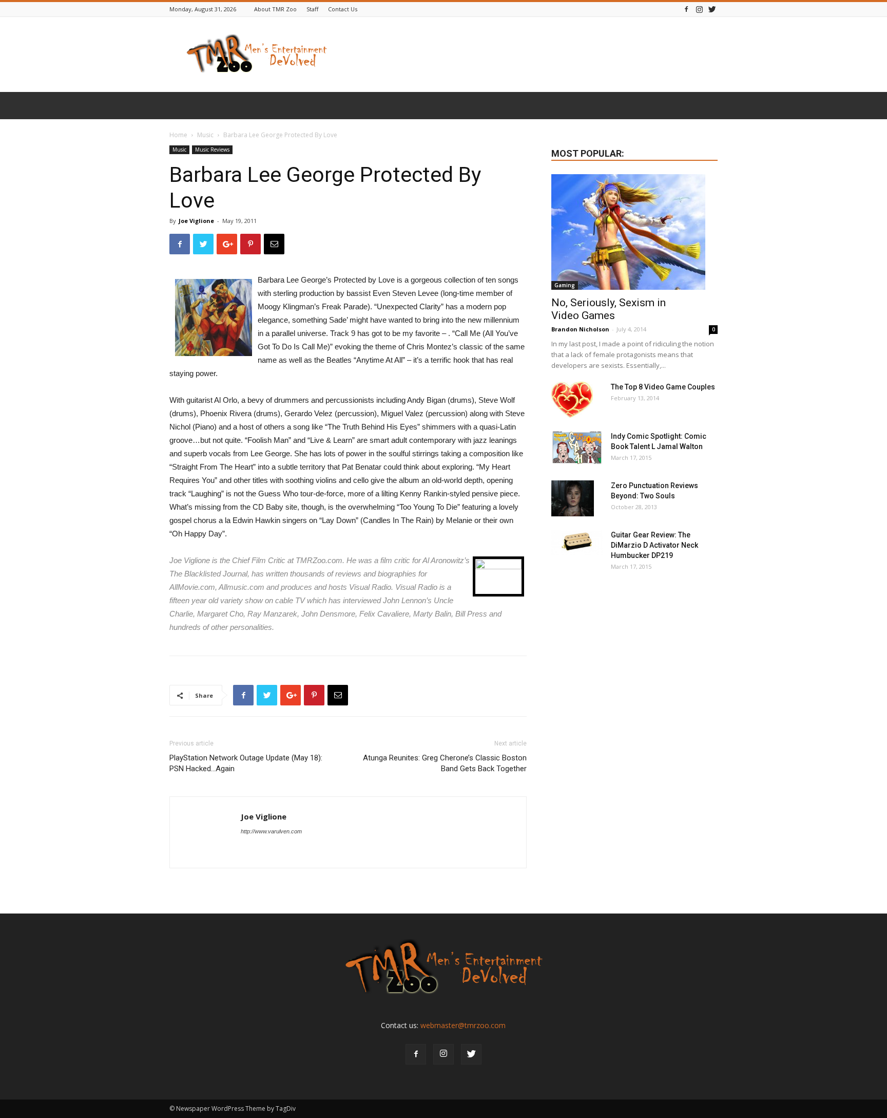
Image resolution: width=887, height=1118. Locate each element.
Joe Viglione (196, 221)
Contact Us (342, 9)
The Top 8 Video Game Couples (663, 387)
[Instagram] (699, 9)
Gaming (564, 285)
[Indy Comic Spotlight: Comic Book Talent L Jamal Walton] (577, 447)
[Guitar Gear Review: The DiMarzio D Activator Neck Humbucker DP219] (577, 542)
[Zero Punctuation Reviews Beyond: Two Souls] (572, 498)
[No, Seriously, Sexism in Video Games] (634, 232)
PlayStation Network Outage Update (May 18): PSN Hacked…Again (245, 763)
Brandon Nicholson (580, 329)
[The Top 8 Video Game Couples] (572, 400)
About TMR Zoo (275, 9)
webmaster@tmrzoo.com (463, 1025)
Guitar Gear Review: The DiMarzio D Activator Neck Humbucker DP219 (654, 545)
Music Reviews (212, 149)
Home (178, 135)
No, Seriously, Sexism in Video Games (608, 309)
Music (205, 135)
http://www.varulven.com (271, 831)
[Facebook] (686, 9)
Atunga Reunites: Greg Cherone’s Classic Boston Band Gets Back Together (445, 763)
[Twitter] (712, 9)
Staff (312, 9)
